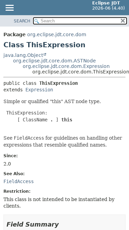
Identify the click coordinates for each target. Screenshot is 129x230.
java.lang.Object (23, 55)
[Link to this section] (63, 224)
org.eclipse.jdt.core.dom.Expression (66, 66)
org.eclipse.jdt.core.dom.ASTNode (54, 60)
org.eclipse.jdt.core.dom (56, 34)
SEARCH (22, 21)
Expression (39, 89)
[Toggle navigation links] (9, 8)
